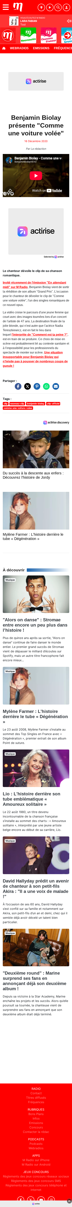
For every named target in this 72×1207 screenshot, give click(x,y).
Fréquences (36, 1102)
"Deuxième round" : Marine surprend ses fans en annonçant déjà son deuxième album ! (34, 981)
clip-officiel (53, 403)
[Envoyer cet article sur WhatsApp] (45, 388)
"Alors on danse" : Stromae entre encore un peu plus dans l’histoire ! (35, 625)
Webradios (19, 48)
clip (6, 403)
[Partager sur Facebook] (17, 388)
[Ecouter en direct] (50, 7)
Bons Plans (36, 1114)
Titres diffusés (36, 1097)
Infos (36, 1118)
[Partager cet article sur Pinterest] (36, 388)
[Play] (5, 33)
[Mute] (69, 21)
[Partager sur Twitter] (26, 388)
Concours (36, 1127)
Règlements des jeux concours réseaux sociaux (36, 1176)
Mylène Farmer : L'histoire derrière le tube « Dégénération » (35, 716)
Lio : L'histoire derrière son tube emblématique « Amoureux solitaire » (31, 799)
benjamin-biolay (35, 403)
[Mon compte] (66, 7)
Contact (36, 1093)
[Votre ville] (41, 7)
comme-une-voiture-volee (18, 408)
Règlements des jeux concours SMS (36, 1181)
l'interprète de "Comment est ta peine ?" (40, 334)
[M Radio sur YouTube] (41, 1200)
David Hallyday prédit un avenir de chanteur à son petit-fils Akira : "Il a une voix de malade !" (36, 888)
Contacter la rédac (36, 1132)
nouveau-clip (17, 403)
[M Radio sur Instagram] (51, 1200)
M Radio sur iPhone (36, 1160)
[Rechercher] (58, 7)
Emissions (41, 48)
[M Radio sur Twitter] (30, 1200)
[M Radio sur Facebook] (20, 1200)
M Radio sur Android (36, 1164)
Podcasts (36, 1144)
